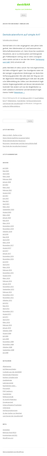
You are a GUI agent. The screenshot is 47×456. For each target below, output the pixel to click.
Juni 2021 (6, 198)
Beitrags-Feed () (9, 432)
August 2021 (7, 193)
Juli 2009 (5, 336)
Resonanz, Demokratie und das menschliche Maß (20, 143)
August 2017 (7, 248)
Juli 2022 (5, 185)
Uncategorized (8, 402)
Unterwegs (6, 408)
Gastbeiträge (7, 380)
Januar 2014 (7, 284)
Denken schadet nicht (10, 377)
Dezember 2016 (8, 256)
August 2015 (7, 276)
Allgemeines (12, 101)
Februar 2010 (7, 325)
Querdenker (21, 101)
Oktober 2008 (7, 347)
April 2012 (6, 309)
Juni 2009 (6, 339)
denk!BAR (23, 4)
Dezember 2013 (8, 287)
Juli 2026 (5, 168)
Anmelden (6, 430)
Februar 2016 (7, 270)
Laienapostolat (8, 383)
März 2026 (6, 176)
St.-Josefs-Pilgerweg (9, 399)
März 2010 (6, 322)
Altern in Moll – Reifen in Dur (12, 135)
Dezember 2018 (8, 226)
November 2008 (8, 344)
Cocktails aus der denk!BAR (12, 372)
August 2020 (7, 212)
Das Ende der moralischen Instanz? (15, 146)
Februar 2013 (7, 292)
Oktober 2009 (7, 331)
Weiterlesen (19, 92)
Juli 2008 (5, 353)
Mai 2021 (6, 201)
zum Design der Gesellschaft (13, 103)
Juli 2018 (5, 234)
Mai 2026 (6, 171)
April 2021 (6, 204)
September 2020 (8, 209)
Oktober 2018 (7, 231)
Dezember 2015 (8, 273)
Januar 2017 (7, 253)
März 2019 (6, 223)
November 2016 (8, 259)
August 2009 (7, 333)
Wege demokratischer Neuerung (14, 141)
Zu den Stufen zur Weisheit (12, 413)
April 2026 (6, 174)
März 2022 (6, 187)
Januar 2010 (7, 328)
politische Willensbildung (11, 106)
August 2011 (7, 314)
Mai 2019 (6, 220)
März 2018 (6, 242)
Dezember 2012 (8, 295)
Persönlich (6, 388)
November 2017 (8, 245)
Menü (23, 15)
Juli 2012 (5, 303)
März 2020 (6, 215)
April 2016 (6, 265)
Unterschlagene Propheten (12, 405)
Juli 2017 (5, 251)
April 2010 (6, 320)
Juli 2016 (5, 262)
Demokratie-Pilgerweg (10, 375)
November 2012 (8, 298)
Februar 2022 (7, 190)
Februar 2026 (7, 179)
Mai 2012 (6, 306)
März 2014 (6, 278)
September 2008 (8, 350)
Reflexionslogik (8, 397)
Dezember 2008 (8, 342)
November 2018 (8, 229)
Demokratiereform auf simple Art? (21, 34)
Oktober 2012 (7, 300)
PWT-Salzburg (7, 391)
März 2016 (6, 267)
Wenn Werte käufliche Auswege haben (16, 138)
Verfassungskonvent (33, 101)
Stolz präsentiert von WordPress (13, 452)
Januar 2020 (7, 218)
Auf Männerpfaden (9, 369)
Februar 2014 (7, 281)
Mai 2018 (6, 237)
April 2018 (6, 240)
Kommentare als (10, 435)
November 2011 (8, 311)
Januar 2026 (7, 182)
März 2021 (6, 207)
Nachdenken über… (10, 386)
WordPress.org (8, 438)
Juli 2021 (5, 196)
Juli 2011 (5, 317)
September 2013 (8, 289)
